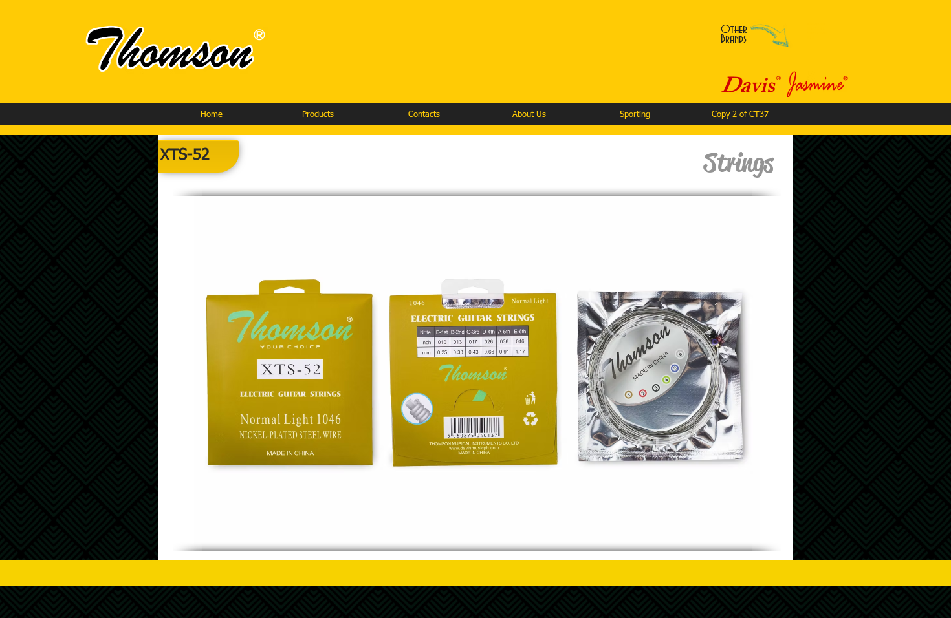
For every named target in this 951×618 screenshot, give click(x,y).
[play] (732, 539)
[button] (318, 115)
